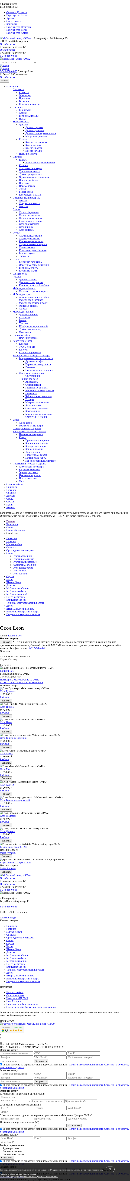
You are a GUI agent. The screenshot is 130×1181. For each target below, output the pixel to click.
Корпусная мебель (22, 341)
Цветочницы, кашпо (30, 475)
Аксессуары (31, 381)
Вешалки (24, 101)
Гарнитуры (25, 110)
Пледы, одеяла (27, 186)
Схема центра (13, 21)
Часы (22, 481)
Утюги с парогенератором (39, 390)
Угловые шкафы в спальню (40, 162)
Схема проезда (8, 917)
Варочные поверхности (38, 364)
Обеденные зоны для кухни (34, 265)
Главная (10, 521)
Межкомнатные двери (31, 425)
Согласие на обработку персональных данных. (18, 1174)
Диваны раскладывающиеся (40, 133)
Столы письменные (29, 215)
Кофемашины (32, 411)
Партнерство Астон (17, 32)
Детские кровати (28, 279)
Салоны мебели (14, 484)
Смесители (25, 332)
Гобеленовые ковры (36, 454)
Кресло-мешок (33, 145)
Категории (12, 86)
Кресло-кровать (33, 148)
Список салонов (15, 995)
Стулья (16, 232)
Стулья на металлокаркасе (33, 244)
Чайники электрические (38, 396)
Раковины (24, 317)
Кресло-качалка (33, 150)
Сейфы (23, 308)
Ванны (22, 320)
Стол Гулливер (8, 691)
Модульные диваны (36, 136)
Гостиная (18, 107)
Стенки (23, 112)
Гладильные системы (36, 387)
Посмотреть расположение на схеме (19, 679)
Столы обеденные (29, 212)
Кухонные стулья (28, 270)
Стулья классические (30, 235)
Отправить (41, 1061)
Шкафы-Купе (20, 273)
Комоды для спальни (30, 194)
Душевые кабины (28, 314)
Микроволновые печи (37, 402)
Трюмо (22, 188)
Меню (4, 80)
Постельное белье (28, 180)
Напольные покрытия (31, 434)
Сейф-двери (25, 422)
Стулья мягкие (27, 247)
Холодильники (33, 405)
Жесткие (23, 206)
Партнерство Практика (18, 27)
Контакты (11, 24)
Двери (16, 419)
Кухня (16, 259)
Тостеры (29, 399)
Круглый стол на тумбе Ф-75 (15, 862)
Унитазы (23, 323)
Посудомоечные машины (39, 370)
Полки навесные (28, 478)
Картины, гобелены (29, 469)
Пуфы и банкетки (28, 153)
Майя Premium (8, 852)
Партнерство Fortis (16, 29)
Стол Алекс (6, 753)
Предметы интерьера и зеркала (29, 463)
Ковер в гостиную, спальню (40, 460)
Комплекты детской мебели (34, 285)
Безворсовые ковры (35, 446)
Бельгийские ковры (35, 457)
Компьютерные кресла (31, 241)
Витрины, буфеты (28, 267)
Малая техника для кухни (39, 414)
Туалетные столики (29, 171)
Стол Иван (6, 722)
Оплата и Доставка (16, 12)
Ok (110, 1169)
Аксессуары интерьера (31, 466)
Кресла (23, 139)
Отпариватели (33, 384)
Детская (17, 276)
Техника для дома (28, 379)
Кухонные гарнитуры (30, 262)
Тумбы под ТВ (27, 346)
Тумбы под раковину (30, 329)
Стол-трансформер (29, 224)
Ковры (22, 437)
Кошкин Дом (15, 635)
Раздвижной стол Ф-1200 (13, 847)
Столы (16, 209)
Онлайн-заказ (7, 44)
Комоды (23, 343)
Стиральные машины (37, 408)
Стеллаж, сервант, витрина (33, 291)
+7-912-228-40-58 (37, 648)
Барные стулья (27, 253)
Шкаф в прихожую (29, 104)
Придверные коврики (37, 440)
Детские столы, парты (31, 282)
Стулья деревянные (29, 238)
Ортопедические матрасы (26, 197)
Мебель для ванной (23, 311)
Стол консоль (26, 229)
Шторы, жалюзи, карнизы (27, 428)
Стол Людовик (8, 815)
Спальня (17, 156)
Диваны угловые (34, 130)
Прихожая (18, 89)
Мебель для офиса (22, 294)
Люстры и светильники (32, 373)
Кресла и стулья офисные (32, 250)
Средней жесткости (29, 203)
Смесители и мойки (36, 416)
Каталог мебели (14, 992)
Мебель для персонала (31, 300)
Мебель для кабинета (24, 288)
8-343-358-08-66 (8, 55)
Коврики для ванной (36, 443)
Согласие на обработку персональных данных (31, 1007)
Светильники (32, 375)
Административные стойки (34, 297)
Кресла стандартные (36, 142)
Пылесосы (31, 393)
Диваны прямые (34, 127)
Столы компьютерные (31, 218)
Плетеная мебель (22, 335)
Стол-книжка (26, 227)
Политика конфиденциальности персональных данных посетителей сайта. (29, 1177)
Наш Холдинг (13, 1001)
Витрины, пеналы (29, 115)
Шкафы (23, 159)
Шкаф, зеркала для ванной (33, 326)
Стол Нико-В (7, 706)
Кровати (23, 165)
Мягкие (23, 200)
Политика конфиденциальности (23, 1004)
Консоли (23, 349)
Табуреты (24, 256)
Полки (22, 118)
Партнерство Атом (16, 15)
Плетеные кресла (28, 337)
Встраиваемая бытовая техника (36, 358)
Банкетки (24, 92)
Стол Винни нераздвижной (15, 800)
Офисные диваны (28, 305)
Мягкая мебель (21, 121)
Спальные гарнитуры (30, 168)
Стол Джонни (7, 831)
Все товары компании (31, 682)
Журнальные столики (30, 221)
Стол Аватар (7, 784)
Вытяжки (30, 367)
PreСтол (4, 697)
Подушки (24, 183)
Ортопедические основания (34, 177)
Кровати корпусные (30, 352)
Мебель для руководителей (33, 303)
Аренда (10, 18)
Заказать (6, 642)
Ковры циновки (34, 449)
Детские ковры (33, 452)
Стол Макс (6, 769)
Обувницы (25, 95)
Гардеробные (26, 191)
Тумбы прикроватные (31, 174)
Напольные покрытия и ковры (29, 431)
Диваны (23, 124)
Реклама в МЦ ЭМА (17, 998)
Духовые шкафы (34, 361)
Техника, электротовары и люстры (31, 355)
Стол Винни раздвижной (13, 738)
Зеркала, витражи (28, 472)
